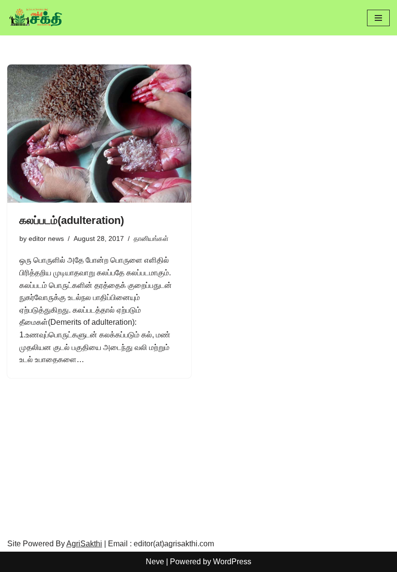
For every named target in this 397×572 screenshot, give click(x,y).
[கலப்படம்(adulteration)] (99, 133)
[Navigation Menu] (378, 18)
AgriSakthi (84, 544)
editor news (46, 238)
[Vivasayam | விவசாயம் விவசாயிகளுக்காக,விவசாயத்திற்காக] (36, 18)
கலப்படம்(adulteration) (71, 220)
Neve (155, 561)
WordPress (232, 561)
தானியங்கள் (151, 238)
